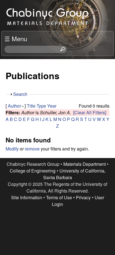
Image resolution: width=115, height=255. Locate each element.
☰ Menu (15, 38)
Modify (12, 148)
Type (41, 106)
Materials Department (84, 164)
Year (51, 106)
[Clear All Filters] (89, 112)
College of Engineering (33, 170)
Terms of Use (59, 197)
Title (31, 106)
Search (20, 94)
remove (32, 148)
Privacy (83, 197)
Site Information (26, 197)
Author (14, 106)
